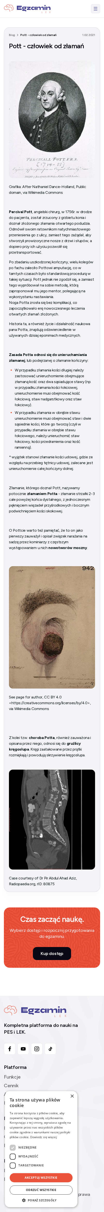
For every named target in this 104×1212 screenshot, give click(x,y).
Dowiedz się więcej (43, 1137)
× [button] (72, 1096)
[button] (41, 1200)
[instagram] (37, 1049)
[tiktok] (50, 1049)
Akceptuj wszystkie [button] (41, 1178)
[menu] (95, 8)
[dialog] (41, 1149)
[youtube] (23, 1049)
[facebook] (9, 1049)
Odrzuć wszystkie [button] (41, 1190)
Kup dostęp (52, 953)
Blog (12, 35)
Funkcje (12, 1077)
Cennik (11, 1085)
